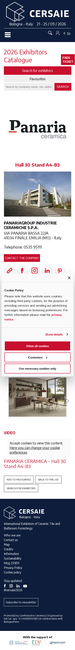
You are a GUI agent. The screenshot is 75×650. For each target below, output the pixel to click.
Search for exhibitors (21, 488)
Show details (54, 334)
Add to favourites (19, 479)
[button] (66, 401)
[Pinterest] (59, 270)
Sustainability (12, 558)
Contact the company (22, 258)
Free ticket (67, 59)
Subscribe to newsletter (21, 602)
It (64, 33)
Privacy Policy (13, 568)
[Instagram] (34, 270)
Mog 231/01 (11, 563)
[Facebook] (22, 270)
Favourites (38, 78)
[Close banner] (69, 277)
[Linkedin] (47, 270)
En (68, 33)
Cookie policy (12, 572)
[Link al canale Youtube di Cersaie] (26, 585)
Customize (35, 357)
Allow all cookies (37, 346)
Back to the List (48, 479)
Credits (8, 549)
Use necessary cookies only (37, 368)
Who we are (12, 535)
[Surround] (37, 397)
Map (7, 544)
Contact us (11, 540)
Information (11, 554)
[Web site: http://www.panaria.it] (9, 270)
